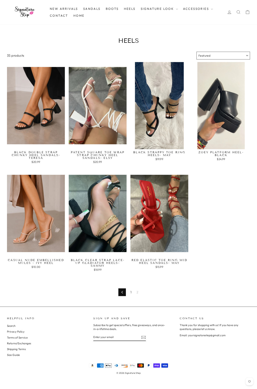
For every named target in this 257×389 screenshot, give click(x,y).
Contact (59, 15)
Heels (129, 9)
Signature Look (158, 9)
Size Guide (13, 355)
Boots (112, 9)
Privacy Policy (15, 331)
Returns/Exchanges (19, 343)
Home (79, 15)
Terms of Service (17, 337)
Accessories (196, 9)
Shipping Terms (16, 349)
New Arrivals (64, 9)
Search (11, 325)
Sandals (92, 9)
